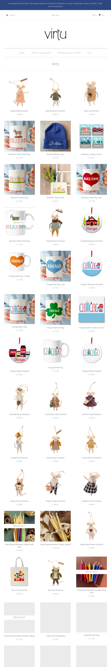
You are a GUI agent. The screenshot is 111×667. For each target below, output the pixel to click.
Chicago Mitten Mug (19, 327)
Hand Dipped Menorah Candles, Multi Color (19, 545)
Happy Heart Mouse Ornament (91, 544)
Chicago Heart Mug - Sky (55, 284)
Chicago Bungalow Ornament (92, 241)
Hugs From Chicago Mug (55, 636)
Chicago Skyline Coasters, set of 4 (91, 327)
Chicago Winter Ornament (91, 371)
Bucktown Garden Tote (55, 197)
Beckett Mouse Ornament (55, 111)
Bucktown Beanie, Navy (55, 154)
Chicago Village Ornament (19, 371)
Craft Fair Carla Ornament (91, 414)
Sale (89, 53)
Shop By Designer (40, 53)
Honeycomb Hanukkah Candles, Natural (19, 636)
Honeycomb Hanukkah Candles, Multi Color (91, 591)
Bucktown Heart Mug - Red (91, 197)
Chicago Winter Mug (55, 367)
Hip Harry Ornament (55, 590)
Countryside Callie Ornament (55, 414)
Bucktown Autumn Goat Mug (19, 154)
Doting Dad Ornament (19, 457)
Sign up (57, 15)
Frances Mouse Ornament (91, 457)
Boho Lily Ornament (91, 111)
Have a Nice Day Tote (19, 590)
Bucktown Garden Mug (19, 197)
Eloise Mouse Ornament (55, 457)
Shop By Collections (68, 53)
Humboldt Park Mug (91, 635)
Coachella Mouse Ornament (19, 414)
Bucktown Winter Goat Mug (19, 241)
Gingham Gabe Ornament (55, 501)
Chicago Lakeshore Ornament (91, 284)
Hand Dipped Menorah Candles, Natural (55, 544)
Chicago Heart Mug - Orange (19, 276)
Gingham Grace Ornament (91, 501)
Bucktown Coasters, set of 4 (91, 154)
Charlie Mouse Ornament (55, 241)
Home (21, 53)
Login (53, 15)
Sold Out (19, 222)
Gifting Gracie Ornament (19, 501)
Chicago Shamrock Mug (55, 327)
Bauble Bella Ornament (19, 111)
